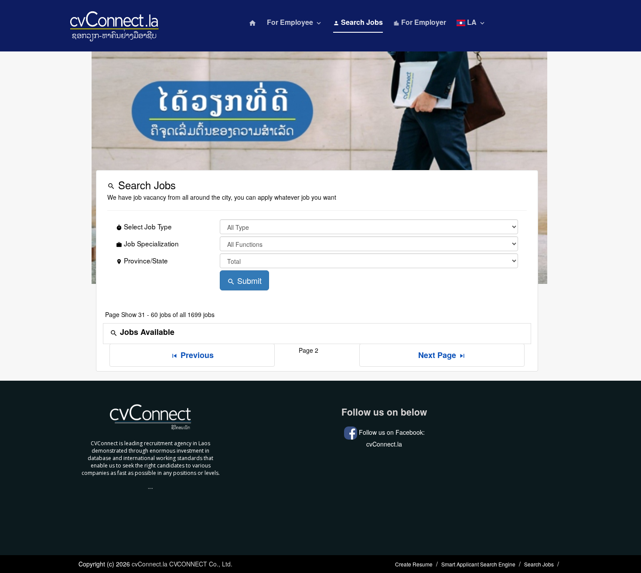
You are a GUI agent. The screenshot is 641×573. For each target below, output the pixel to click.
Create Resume (414, 564)
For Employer (419, 22)
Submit (244, 280)
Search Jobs (358, 22)
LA (475, 22)
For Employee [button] (295, 22)
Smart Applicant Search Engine (478, 564)
